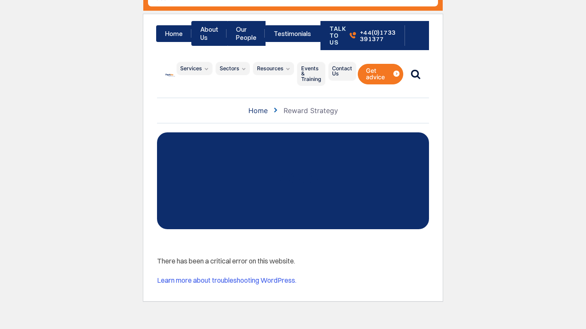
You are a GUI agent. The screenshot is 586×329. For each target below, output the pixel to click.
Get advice (375, 73)
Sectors (229, 68)
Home (174, 33)
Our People (246, 33)
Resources (270, 68)
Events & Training (311, 73)
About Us (209, 33)
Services (191, 68)
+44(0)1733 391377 (378, 35)
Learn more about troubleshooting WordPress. (226, 280)
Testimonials (292, 33)
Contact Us (342, 71)
